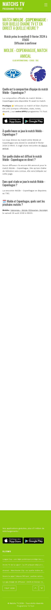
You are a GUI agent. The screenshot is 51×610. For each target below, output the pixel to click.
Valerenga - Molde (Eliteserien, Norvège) (29, 210)
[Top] (43, 604)
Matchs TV (13, 5)
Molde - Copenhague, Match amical (25, 53)
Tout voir (9, 588)
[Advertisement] (25, 343)
